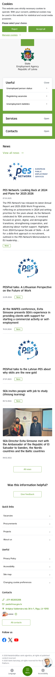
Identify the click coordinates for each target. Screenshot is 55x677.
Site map (7, 574)
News (7, 246)
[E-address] (7, 614)
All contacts (16, 622)
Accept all (40, 29)
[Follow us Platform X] (10, 640)
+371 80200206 (13, 599)
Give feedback (27, 494)
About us (7, 539)
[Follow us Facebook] (4, 640)
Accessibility (8, 566)
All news (27, 469)
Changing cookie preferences (17, 582)
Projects (7, 531)
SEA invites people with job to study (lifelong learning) (25, 392)
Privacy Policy (9, 558)
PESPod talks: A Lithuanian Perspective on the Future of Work (27, 288)
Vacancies (8, 515)
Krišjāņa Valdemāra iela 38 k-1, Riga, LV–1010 (27, 608)
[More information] (16, 614)
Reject (14, 29)
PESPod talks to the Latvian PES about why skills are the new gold (27, 370)
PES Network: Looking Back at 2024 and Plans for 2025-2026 (25, 191)
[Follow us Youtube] (16, 640)
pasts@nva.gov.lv (14, 604)
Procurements (10, 523)
